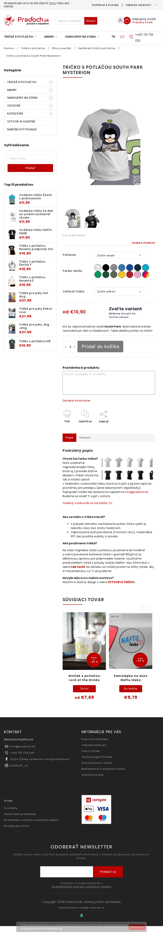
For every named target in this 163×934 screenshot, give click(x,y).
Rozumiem (137, 927)
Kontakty (10, 808)
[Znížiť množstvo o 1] (65, 347)
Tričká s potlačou (21, 82)
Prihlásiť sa (108, 871)
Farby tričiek (91, 751)
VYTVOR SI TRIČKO (121, 582)
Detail (84, 688)
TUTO (52, 3)
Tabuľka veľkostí (138, 5)
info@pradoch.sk (136, 492)
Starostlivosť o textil (97, 763)
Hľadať (91, 20)
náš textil (78, 567)
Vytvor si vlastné (21, 121)
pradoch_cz (19, 765)
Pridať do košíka (100, 346)
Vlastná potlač (93, 774)
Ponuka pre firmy (16, 826)
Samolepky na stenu (22, 98)
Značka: (143, 242)
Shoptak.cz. (97, 907)
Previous (144, 606)
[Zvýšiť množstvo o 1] (74, 347)
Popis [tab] (69, 437)
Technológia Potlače (97, 757)
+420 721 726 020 (22, 752)
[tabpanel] (84, 658)
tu (61, 928)
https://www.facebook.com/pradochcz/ (40, 759)
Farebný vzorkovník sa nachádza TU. (88, 503)
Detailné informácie (76, 401)
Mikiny (12, 90)
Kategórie (15, 114)
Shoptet (73, 907)
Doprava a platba (105, 5)
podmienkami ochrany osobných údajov (81, 886)
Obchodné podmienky (20, 814)
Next (150, 606)
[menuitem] (22, 37)
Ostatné (13, 106)
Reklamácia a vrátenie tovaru (103, 769)
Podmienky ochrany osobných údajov (31, 820)
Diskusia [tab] (85, 437)
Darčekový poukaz (22, 129)
